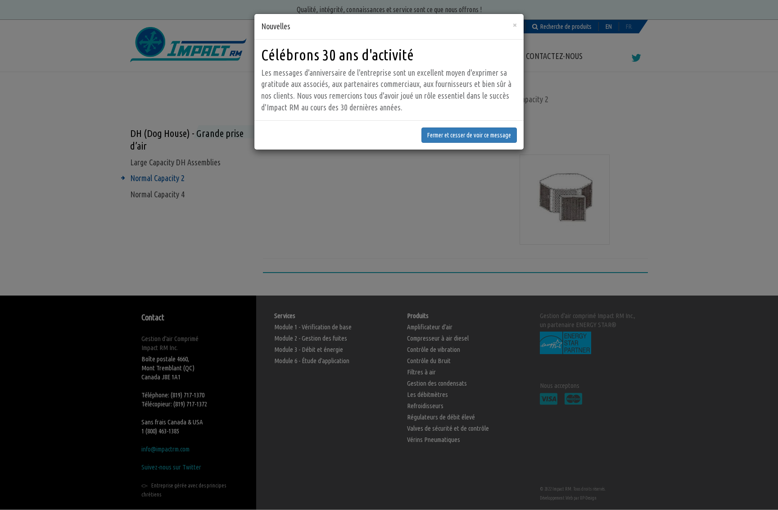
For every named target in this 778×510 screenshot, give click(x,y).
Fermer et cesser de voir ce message (469, 135)
